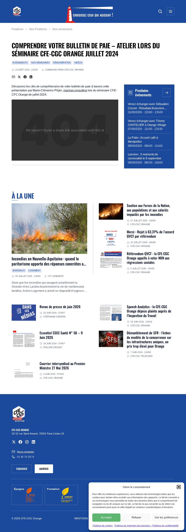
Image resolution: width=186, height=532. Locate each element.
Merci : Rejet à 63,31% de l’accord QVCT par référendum (150, 234)
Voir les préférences (166, 517)
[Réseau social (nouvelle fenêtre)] (14, 442)
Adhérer (43, 469)
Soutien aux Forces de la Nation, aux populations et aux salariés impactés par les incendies (148, 210)
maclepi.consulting (75, 90)
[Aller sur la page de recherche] (160, 11)
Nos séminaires (62, 29)
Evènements (20, 62)
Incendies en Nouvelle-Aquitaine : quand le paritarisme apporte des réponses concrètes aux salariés (49, 263)
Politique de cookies (103, 525)
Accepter (106, 517)
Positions (17, 29)
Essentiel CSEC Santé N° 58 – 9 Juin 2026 (61, 335)
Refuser (136, 517)
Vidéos (78, 62)
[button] (179, 487)
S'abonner (24, 469)
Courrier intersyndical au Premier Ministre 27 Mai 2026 (62, 365)
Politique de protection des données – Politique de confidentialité (146, 525)
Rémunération (62, 62)
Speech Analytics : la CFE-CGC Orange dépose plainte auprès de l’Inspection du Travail (149, 311)
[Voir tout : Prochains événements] (167, 92)
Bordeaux (19, 270)
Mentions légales (87, 518)
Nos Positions (38, 29)
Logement (35, 270)
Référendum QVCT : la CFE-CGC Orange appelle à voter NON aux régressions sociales (148, 258)
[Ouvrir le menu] (170, 11)
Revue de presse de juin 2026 (60, 306)
